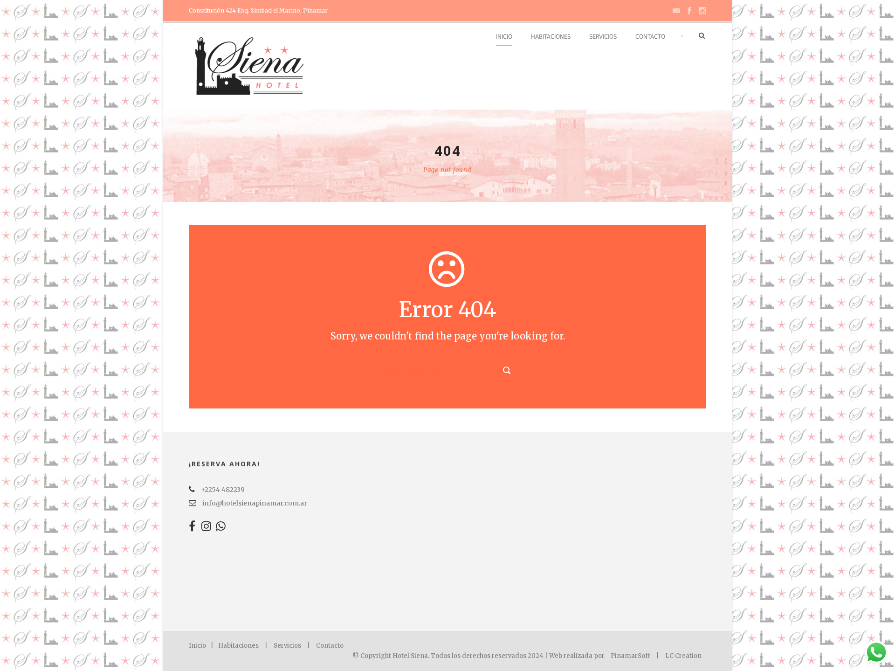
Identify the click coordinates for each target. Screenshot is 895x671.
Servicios (603, 36)
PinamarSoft (630, 656)
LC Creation (683, 656)
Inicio (504, 36)
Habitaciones (551, 36)
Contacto (650, 36)
